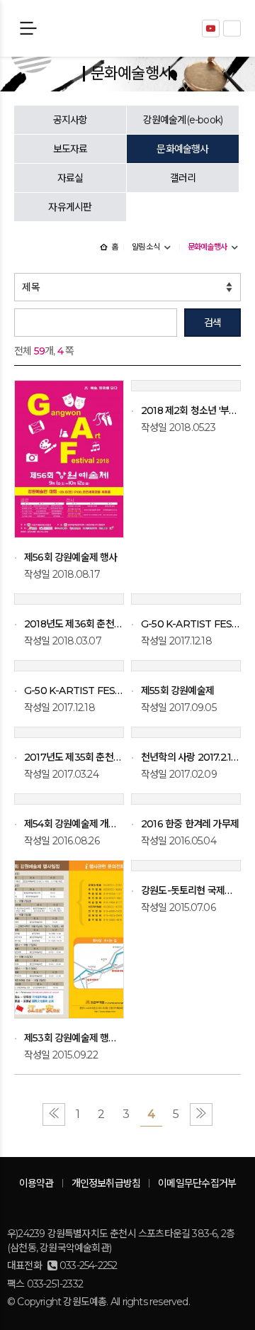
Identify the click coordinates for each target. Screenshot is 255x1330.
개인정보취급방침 (106, 1183)
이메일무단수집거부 (197, 1183)
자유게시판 (69, 207)
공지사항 (70, 119)
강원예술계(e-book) (183, 119)
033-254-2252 (88, 1265)
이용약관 (36, 1183)
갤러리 (183, 178)
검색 (212, 322)
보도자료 (70, 148)
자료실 (70, 178)
